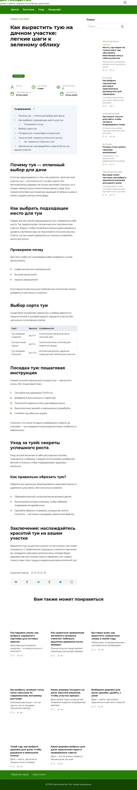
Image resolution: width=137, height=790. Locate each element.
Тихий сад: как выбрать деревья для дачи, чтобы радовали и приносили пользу (25, 751)
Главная (14, 19)
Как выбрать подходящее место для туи (41, 120)
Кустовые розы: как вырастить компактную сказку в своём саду (106, 635)
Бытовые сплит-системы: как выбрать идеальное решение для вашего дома (114, 179)
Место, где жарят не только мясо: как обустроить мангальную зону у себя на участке (114, 53)
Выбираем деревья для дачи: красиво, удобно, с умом (106, 692)
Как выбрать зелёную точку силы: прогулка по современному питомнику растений (27, 694)
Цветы (15, 9)
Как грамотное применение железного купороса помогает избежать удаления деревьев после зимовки (67, 638)
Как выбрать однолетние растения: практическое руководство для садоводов (112, 87)
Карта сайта (39, 774)
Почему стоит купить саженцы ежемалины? (114, 150)
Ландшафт (54, 9)
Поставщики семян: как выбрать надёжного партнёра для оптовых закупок (24, 637)
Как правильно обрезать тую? (39, 142)
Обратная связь (20, 774)
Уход (41, 9)
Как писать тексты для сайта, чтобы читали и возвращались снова (114, 120)
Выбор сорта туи (27, 128)
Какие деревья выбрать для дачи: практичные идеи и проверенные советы (68, 749)
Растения (28, 9)
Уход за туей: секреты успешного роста (40, 138)
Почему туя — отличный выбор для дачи (41, 116)
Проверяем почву (33, 124)
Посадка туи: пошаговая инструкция (39, 133)
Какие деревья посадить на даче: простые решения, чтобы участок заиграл (67, 692)
